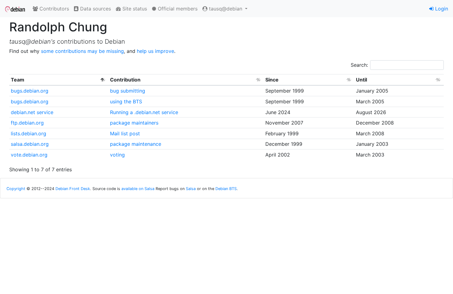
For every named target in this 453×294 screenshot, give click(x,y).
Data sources (95, 9)
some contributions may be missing (82, 51)
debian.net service (32, 112)
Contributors (53, 9)
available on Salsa (137, 188)
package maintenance (135, 144)
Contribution (125, 80)
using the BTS (126, 101)
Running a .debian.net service (144, 112)
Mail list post (125, 133)
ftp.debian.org (27, 123)
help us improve (155, 51)
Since (272, 80)
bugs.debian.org (29, 91)
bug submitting (127, 91)
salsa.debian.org (30, 144)
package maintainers (134, 123)
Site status (134, 9)
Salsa (191, 188)
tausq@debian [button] (225, 9)
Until (361, 80)
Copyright (15, 188)
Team (17, 80)
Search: (359, 65)
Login (441, 9)
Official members (177, 9)
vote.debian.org (29, 155)
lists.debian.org (28, 133)
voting (117, 155)
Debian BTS (226, 188)
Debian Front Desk (72, 188)
